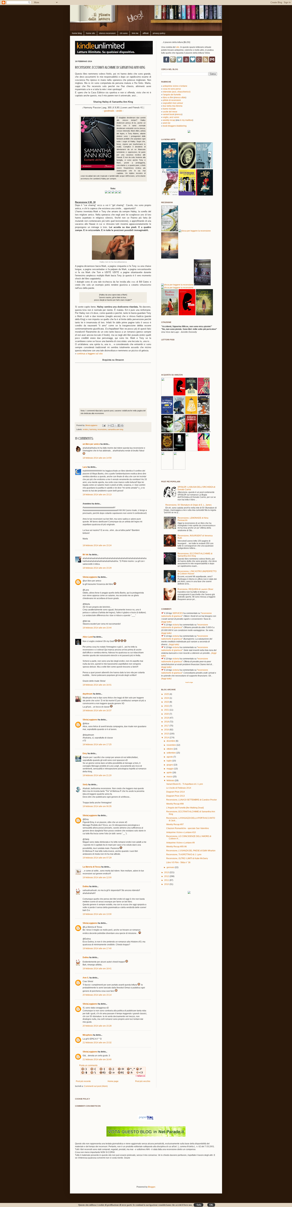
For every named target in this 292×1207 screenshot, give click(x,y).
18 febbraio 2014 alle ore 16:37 (97, 710)
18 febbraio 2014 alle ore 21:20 (97, 775)
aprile (169, 772)
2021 (166, 710)
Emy (85, 753)
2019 (166, 718)
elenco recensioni (107, 33)
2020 (166, 714)
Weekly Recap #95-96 (176, 846)
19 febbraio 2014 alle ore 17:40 (97, 948)
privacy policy (159, 33)
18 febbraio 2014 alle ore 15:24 (97, 545)
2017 (166, 726)
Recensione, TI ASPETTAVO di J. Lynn (183, 854)
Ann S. (86, 978)
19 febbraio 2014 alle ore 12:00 (97, 877)
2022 (166, 706)
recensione (102, 429)
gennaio (171, 867)
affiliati (146, 33)
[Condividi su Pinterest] (122, 425)
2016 (166, 729)
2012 (166, 876)
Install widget (189, 682)
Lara (85, 467)
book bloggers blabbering (175, 126)
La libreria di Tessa (92, 867)
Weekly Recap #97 (175, 824)
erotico (85, 429)
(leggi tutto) (166, 622)
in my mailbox (186, 120)
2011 (166, 880)
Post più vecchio (142, 1081)
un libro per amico (91, 444)
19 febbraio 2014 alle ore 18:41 (97, 968)
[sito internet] (146, 1136)
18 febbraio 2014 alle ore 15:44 (97, 628)
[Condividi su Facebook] (119, 425)
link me (135, 33)
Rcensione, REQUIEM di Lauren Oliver (195, 589)
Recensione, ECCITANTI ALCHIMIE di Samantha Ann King (195, 554)
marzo (170, 776)
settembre (171, 753)
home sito (90, 33)
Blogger (151, 1187)
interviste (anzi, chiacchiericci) (176, 92)
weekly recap (169, 120)
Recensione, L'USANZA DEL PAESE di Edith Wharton (190, 850)
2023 (166, 702)
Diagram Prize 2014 (175, 792)
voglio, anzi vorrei (171, 117)
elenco (178, 114)
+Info (198, 1205)
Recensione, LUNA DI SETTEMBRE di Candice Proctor (191, 800)
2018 (166, 722)
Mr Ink (86, 554)
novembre (171, 745)
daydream (87, 694)
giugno (170, 765)
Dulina (86, 886)
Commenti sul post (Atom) (96, 1086)
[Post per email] (104, 425)
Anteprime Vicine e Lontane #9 (180, 843)
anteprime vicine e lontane (175, 86)
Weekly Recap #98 (175, 804)
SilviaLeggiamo (91, 425)
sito (177, 47)
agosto (170, 757)
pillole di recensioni (172, 100)
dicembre (171, 741)
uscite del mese (170, 112)
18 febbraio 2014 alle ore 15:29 (97, 568)
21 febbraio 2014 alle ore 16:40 (97, 1059)
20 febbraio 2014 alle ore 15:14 (97, 995)
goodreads (109, 110)
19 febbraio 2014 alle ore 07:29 (97, 858)
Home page (113, 1081)
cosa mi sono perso (172, 89)
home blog (77, 33)
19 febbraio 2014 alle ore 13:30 (97, 914)
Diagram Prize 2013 (175, 796)
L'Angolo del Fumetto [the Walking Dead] (185, 808)
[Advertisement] (114, 1174)
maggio (170, 768)
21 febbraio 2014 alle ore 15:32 (97, 1042)
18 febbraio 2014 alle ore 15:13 (97, 494)
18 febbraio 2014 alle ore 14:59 (97, 458)
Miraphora (87, 1035)
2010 (166, 884)
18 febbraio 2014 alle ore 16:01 (97, 685)
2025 (166, 694)
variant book (168, 114)
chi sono (124, 33)
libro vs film (168, 97)
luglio (169, 761)
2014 (166, 737)
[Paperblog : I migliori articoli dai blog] (146, 1120)
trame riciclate (169, 109)
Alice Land (88, 637)
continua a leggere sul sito (89, 353)
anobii (119, 110)
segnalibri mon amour (173, 103)
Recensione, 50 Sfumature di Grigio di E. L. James (188, 505)
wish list (166, 123)
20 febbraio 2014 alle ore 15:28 (97, 1026)
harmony (92, 429)
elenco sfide (180, 97)
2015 (166, 734)
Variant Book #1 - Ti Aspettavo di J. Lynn (184, 784)
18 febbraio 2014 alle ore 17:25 (97, 744)
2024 (166, 698)
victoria (176, 625)
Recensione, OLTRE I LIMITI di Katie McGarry (187, 858)
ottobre (170, 749)
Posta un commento (88, 1065)
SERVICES (178, 613)
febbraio (171, 780)
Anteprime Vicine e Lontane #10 (181, 832)
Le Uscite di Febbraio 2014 (178, 788)
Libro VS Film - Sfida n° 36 (178, 862)
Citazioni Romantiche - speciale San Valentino (187, 828)
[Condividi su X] (115, 425)
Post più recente (83, 1081)
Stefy (85, 784)
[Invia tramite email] (109, 425)
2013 (166, 872)
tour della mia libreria (172, 106)
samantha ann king (115, 429)
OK (211, 1205)
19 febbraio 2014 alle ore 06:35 (97, 806)
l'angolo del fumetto (172, 94)
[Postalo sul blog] (112, 425)
